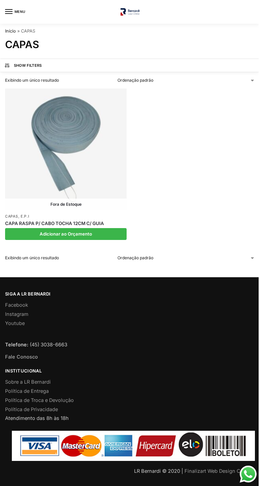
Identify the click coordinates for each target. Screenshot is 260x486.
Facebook (16, 305)
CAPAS (11, 216)
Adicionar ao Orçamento (66, 234)
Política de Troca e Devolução (39, 400)
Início (10, 31)
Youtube (15, 323)
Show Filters (28, 65)
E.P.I (25, 216)
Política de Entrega (27, 391)
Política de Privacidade (31, 409)
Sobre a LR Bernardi (28, 382)
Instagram (16, 314)
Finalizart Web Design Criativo (220, 471)
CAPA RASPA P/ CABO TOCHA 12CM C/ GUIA (54, 223)
